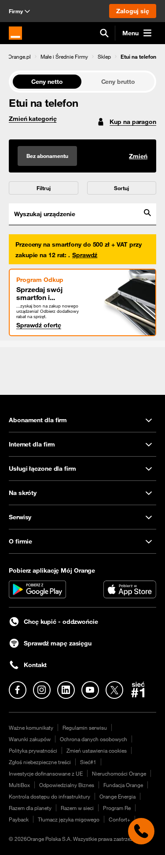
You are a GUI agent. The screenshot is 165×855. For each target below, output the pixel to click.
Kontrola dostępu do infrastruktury (49, 796)
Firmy (16, 11)
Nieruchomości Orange (119, 773)
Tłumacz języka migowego (68, 819)
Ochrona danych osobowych (93, 738)
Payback (19, 819)
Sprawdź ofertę (38, 325)
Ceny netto (46, 82)
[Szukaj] (104, 33)
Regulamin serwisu (84, 727)
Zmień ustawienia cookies (96, 750)
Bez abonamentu (47, 155)
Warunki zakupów (30, 738)
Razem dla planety (30, 807)
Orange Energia (117, 796)
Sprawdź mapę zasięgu (58, 643)
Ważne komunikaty (31, 727)
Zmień (138, 156)
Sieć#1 (88, 761)
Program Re (117, 807)
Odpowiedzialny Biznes (66, 784)
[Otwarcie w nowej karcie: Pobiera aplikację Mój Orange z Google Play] (37, 589)
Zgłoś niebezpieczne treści (40, 761)
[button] (19, 56)
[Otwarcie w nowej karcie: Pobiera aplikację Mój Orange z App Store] (129, 589)
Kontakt (35, 665)
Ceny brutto (118, 82)
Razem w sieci (77, 807)
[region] (82, 56)
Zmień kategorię (33, 118)
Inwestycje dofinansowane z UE (46, 773)
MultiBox (19, 784)
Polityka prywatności (33, 750)
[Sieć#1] (138, 689)
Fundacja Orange (123, 784)
